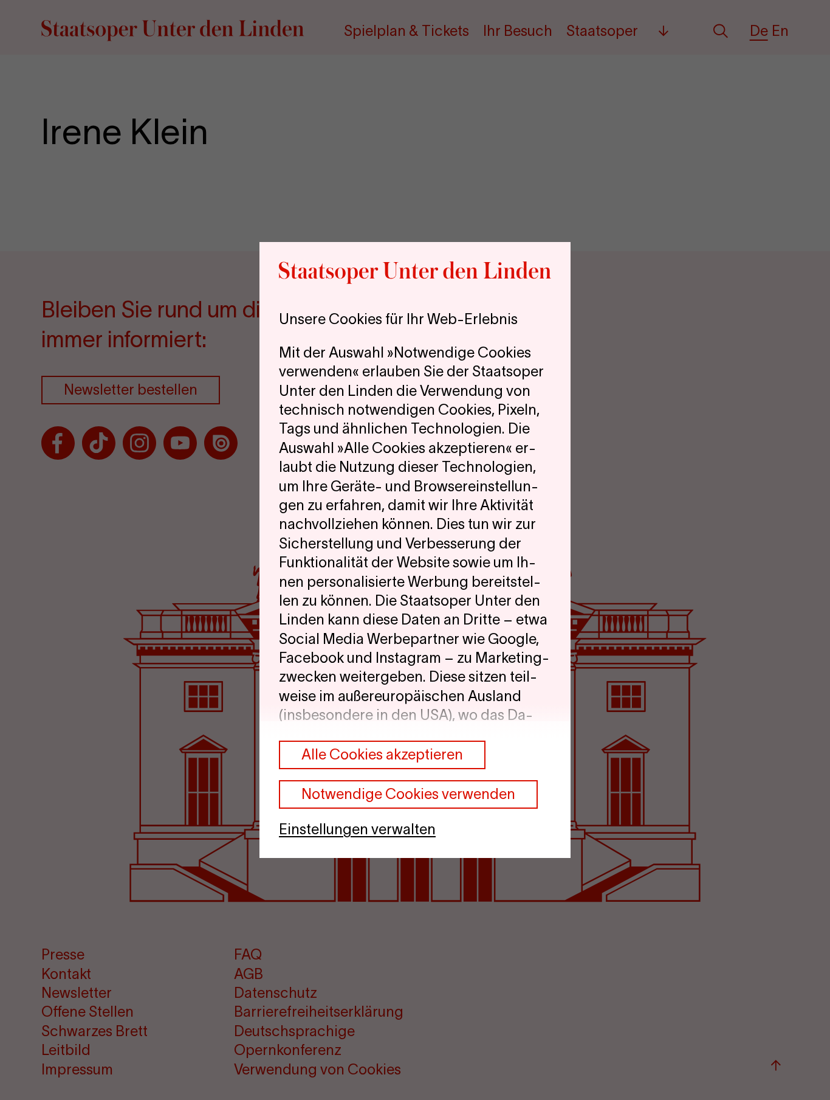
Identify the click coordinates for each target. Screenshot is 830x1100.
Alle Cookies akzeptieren (382, 754)
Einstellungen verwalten (357, 829)
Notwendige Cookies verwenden (408, 794)
